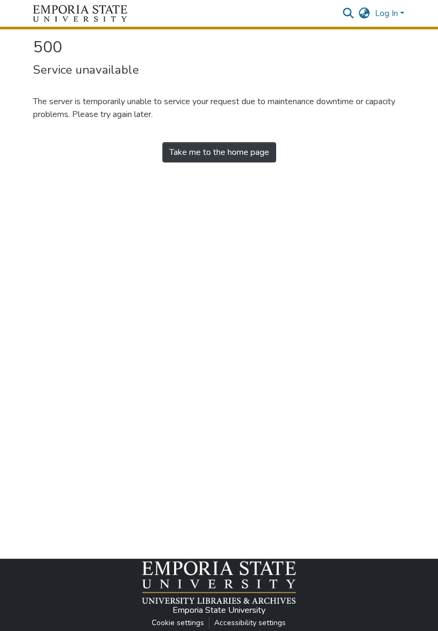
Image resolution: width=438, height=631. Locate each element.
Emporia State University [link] (219, 610)
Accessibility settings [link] (250, 623)
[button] (80, 13)
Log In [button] (387, 13)
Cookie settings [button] (178, 623)
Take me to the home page (219, 152)
